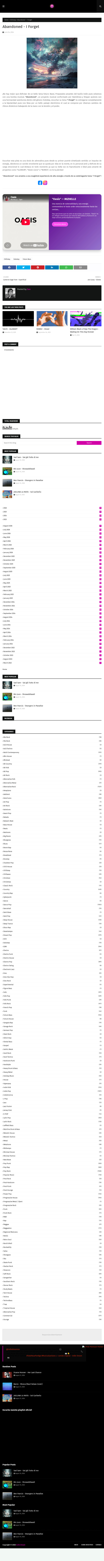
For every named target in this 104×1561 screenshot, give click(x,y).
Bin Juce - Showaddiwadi (24, 469)
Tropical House (52, 1308)
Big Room (52, 836)
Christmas (52, 882)
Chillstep (13, 20)
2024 (52, 515)
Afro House (52, 756)
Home (6, 20)
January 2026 (52, 552)
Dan (29, 289)
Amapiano (52, 790)
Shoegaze (52, 1255)
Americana (52, 798)
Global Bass (52, 1042)
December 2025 (52, 556)
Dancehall (52, 908)
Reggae (52, 1224)
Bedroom (52, 832)
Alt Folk (52, 768)
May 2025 (52, 583)
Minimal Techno (52, 1156)
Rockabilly (52, 1247)
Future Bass (27, 259)
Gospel (52, 1045)
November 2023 (52, 651)
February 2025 (52, 594)
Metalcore (52, 1144)
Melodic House (52, 1133)
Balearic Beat (52, 821)
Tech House (52, 1293)
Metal (52, 1141)
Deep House (52, 920)
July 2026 (52, 530)
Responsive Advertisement (52, 1335)
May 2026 (52, 537)
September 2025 (52, 568)
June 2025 (52, 579)
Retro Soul (52, 1240)
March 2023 (52, 663)
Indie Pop (52, 1091)
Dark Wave (52, 912)
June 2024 (52, 625)
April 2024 (52, 632)
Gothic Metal (52, 1049)
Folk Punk (52, 1000)
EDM (52, 946)
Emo (52, 973)
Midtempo (52, 1148)
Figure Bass (52, 988)
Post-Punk (52, 1186)
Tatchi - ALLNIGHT (10, 329)
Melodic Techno (52, 1137)
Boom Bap (52, 848)
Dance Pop (52, 905)
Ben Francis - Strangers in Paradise (28, 480)
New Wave (52, 1160)
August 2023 (52, 659)
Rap (52, 1220)
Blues (52, 844)
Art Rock (52, 806)
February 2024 (52, 640)
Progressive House (52, 1198)
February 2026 (52, 549)
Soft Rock (52, 1274)
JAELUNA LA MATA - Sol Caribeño (27, 492)
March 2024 (52, 636)
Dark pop (52, 916)
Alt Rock (52, 775)
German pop (52, 1030)
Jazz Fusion (52, 1106)
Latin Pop (52, 1118)
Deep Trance (52, 924)
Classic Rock (52, 886)
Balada (52, 817)
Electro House (52, 958)
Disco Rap (52, 927)
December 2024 (52, 602)
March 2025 (52, 590)
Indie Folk (52, 1087)
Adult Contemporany (52, 752)
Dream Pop (52, 935)
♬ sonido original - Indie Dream (69, 1356)
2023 (52, 519)
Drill (52, 939)
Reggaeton (52, 1228)
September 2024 (52, 613)
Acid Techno (52, 749)
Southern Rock (52, 1281)
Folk (52, 992)
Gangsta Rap (52, 1023)
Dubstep (16, 259)
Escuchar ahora (60, 224)
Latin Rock (52, 1122)
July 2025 (52, 575)
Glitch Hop (52, 1038)
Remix (52, 1236)
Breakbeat (52, 855)
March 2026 (52, 545)
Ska (52, 1259)
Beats (52, 828)
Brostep (52, 859)
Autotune (52, 809)
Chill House (52, 867)
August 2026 (52, 526)
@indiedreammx (13, 1349)
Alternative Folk (52, 779)
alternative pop (52, 1312)
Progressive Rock (52, 1205)
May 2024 (52, 629)
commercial (52, 1316)
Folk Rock (52, 1004)
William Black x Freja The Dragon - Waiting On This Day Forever (84, 330)
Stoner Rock (52, 1285)
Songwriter (52, 1278)
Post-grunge (52, 1190)
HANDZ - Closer (42, 329)
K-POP (52, 1114)
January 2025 (52, 598)
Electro (52, 950)
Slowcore (52, 1270)
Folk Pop (52, 996)
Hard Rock (52, 1053)
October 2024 (52, 609)
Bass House (52, 825)
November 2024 (52, 606)
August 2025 (52, 571)
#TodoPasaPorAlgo (34, 1356)
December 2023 (52, 648)
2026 (52, 508)
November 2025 (52, 560)
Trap (52, 1304)
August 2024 (52, 617)
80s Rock (52, 737)
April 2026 (52, 541)
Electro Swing (52, 965)
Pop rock (52, 1171)
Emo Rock (52, 981)
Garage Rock (52, 1026)
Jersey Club (52, 1110)
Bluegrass (52, 840)
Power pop (52, 1194)
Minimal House (52, 1152)
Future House (52, 1019)
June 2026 (52, 533)
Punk (52, 1209)
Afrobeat (52, 760)
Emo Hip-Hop (52, 977)
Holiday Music (52, 1076)
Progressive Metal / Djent (52, 1201)
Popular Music (52, 1175)
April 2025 (52, 587)
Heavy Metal (52, 1072)
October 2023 (52, 655)
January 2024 (52, 644)
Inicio (76, 1545)
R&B (52, 1217)
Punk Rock (52, 1213)
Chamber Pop (52, 863)
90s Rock (52, 741)
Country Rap (52, 893)
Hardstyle (52, 1064)
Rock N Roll (52, 1243)
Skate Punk (52, 1262)
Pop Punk (52, 1163)
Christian (52, 878)
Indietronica (52, 1095)
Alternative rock (52, 787)
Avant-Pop (52, 813)
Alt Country (52, 764)
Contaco (98, 1545)
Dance (52, 901)
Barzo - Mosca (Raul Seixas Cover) (28, 1384)
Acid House (52, 745)
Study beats (52, 1289)
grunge (52, 1319)
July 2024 (52, 621)
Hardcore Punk (52, 1061)
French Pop (52, 1007)
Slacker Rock (52, 1266)
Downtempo (52, 931)
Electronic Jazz (52, 969)
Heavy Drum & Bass (52, 1068)
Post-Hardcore (52, 1182)
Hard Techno (52, 1057)
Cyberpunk (52, 897)
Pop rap (52, 1167)
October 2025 (52, 564)
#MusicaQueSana (49, 1356)
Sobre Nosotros (87, 1545)
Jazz (52, 1103)
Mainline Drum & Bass (52, 1129)
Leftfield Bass (52, 1125)
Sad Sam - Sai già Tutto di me (26, 457)
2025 (52, 512)
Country (52, 889)
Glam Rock (52, 1034)
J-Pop (52, 1099)
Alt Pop (52, 771)
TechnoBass (52, 1300)
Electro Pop (52, 962)
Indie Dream (20, 1545)
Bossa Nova (52, 851)
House (52, 1080)
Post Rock (52, 1179)
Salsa (52, 1251)
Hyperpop (52, 1083)
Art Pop (52, 802)
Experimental (52, 985)
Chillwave (52, 874)
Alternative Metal (52, 783)
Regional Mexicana (52, 1232)
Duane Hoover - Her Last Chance (27, 1372)
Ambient (52, 794)
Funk (52, 1011)
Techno (52, 1297)
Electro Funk (52, 954)
